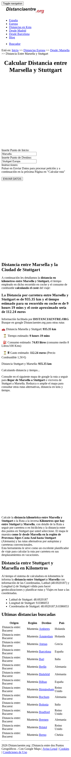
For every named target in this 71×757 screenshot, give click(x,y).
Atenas (43, 644)
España (13, 20)
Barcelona (45, 651)
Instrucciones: (10, 164)
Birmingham (46, 689)
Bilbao (43, 681)
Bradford (44, 712)
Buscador (14, 43)
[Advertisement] (35, 113)
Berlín (42, 666)
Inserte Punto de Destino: (17, 157)
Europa (13, 23)
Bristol (43, 727)
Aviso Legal (50, 748)
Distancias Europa (34, 50)
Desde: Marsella (59, 50)
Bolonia (43, 704)
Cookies (64, 748)
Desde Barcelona (19, 34)
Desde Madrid (17, 30)
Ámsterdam (46, 636)
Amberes (44, 628)
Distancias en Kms (20, 27)
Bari (41, 659)
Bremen (43, 719)
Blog (12, 37)
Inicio (15, 50)
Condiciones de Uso (15, 752)
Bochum (44, 697)
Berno (42, 734)
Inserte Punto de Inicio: (15, 150)
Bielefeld (44, 674)
